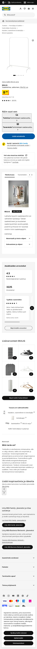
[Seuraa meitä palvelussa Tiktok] (27, 596)
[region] (18, 54)
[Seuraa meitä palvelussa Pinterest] (22, 596)
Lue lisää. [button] (15, 162)
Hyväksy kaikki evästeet (18, 633)
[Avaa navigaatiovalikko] (33, 9)
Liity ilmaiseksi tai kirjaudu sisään (18, 145)
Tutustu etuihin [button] (12, 148)
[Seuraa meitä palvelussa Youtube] (13, 596)
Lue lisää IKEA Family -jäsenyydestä (14, 520)
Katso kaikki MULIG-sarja (10, 82)
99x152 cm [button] (24, 87)
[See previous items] (4, 489)
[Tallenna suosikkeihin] (33, 40)
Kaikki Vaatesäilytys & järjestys (18, 429)
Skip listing (5, 486)
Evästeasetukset (18, 643)
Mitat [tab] (32, 175)
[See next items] (29, 174)
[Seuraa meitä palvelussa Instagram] (8, 596)
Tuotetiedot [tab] (22, 175)
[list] (18, 308)
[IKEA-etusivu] (6, 8)
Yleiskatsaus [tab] (9, 175)
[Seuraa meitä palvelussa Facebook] (4, 596)
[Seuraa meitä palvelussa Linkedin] (18, 596)
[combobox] (18, 14)
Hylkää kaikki (18, 638)
